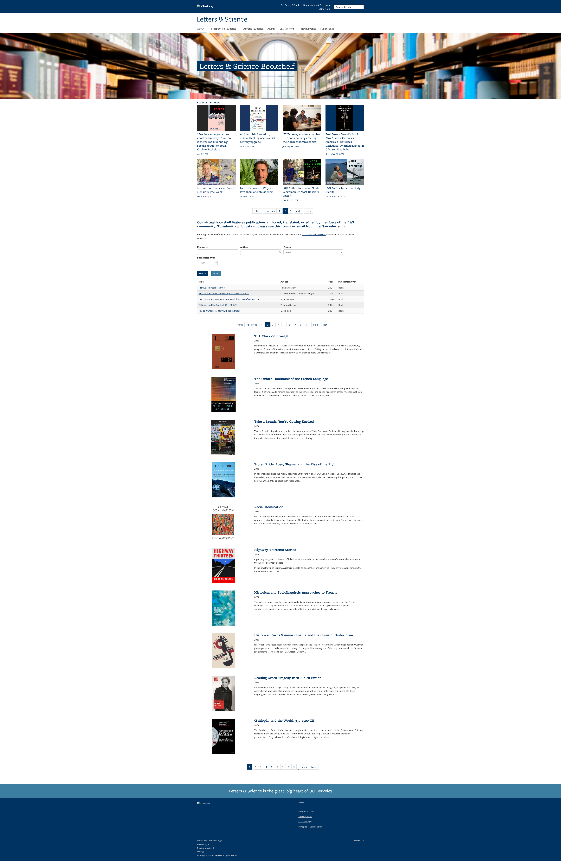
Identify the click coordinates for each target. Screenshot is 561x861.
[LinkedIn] (205, 809)
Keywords (202, 246)
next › (299, 212)
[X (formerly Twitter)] (200, 809)
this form (283, 226)
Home (301, 802)
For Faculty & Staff (289, 5)
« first (258, 212)
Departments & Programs (316, 5)
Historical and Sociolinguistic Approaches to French (224, 293)
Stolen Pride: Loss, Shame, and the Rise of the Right (295, 464)
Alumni (271, 28)
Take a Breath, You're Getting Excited (284, 421)
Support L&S (327, 28)
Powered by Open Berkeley (209, 840)
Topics (287, 246)
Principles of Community (310, 826)
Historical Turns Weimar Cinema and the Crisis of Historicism (229, 299)
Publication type (206, 257)
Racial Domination (268, 507)
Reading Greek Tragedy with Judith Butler (219, 310)
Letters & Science (221, 19)
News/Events (308, 28)
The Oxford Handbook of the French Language (291, 378)
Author (244, 246)
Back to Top (359, 840)
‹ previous (271, 212)
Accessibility (203, 844)
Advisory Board (305, 816)
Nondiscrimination (205, 848)
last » (309, 212)
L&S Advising (304, 821)
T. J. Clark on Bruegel (271, 336)
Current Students (253, 28)
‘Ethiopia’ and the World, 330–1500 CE (218, 304)
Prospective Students (224, 28)
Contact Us (324, 8)
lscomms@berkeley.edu (325, 226)
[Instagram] (211, 809)
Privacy (201, 851)
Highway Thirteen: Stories (212, 287)
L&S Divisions (287, 28)
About (201, 28)
